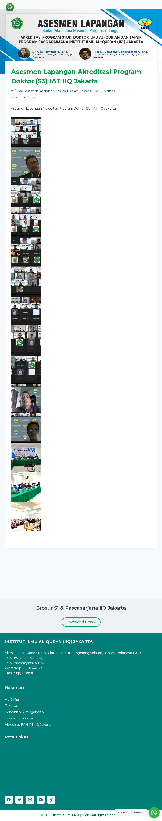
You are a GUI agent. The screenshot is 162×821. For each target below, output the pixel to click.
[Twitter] (19, 800)
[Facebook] (9, 800)
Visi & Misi (12, 699)
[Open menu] (153, 7)
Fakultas (11, 706)
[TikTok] (51, 800)
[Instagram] (30, 800)
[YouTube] (41, 800)
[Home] (12, 90)
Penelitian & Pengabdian (24, 712)
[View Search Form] (144, 7)
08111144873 (32, 668)
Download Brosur (81, 622)
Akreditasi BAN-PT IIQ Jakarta (28, 725)
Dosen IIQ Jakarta (19, 718)
